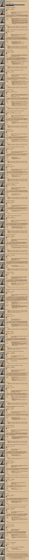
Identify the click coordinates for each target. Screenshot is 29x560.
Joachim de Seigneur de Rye (17, 84)
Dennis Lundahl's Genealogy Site (10, 5)
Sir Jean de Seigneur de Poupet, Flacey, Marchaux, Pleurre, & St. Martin (16, 280)
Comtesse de (14, 530)
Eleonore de (24, 299)
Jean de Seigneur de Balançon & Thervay (17, 115)
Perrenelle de (23, 190)
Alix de (13, 499)
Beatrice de (8, 243)
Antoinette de (15, 43)
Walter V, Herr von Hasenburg (18, 514)
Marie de (17, 374)
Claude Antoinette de (15, 226)
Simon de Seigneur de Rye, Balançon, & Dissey (18, 101)
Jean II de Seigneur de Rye (16, 511)
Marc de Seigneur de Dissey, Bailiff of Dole (18, 104)
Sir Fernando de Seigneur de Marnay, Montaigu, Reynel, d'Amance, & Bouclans (16, 38)
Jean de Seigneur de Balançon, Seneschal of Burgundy (16, 208)
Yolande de (14, 356)
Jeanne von (14, 189)
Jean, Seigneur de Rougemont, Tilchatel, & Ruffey (16, 191)
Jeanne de (14, 63)
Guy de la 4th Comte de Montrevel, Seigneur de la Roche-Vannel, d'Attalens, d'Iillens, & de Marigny (19, 94)
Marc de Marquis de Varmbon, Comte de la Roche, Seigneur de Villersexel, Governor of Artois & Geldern (20, 20)
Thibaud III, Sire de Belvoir (20, 297)
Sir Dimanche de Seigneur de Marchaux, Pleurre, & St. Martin (16, 339)
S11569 (8, 26)
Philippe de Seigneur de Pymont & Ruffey (18, 411)
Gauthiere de (14, 175)
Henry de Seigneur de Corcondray (14, 154)
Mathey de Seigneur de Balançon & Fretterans (18, 220)
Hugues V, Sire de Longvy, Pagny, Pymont (16, 433)
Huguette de (13, 224)
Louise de (14, 379)
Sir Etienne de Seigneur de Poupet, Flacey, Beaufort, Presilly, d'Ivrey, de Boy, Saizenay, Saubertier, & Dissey (20, 307)
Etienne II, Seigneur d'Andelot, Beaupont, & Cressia (13, 299)
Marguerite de (21, 262)
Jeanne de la (13, 16)
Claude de (24, 38)
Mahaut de (10, 297)
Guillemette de (15, 152)
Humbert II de (14, 449)
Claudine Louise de (16, 42)
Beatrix (20, 452)
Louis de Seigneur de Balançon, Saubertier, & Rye (19, 74)
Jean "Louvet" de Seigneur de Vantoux (17, 151)
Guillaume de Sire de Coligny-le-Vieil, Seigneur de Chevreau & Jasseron (16, 452)
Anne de (14, 13)
